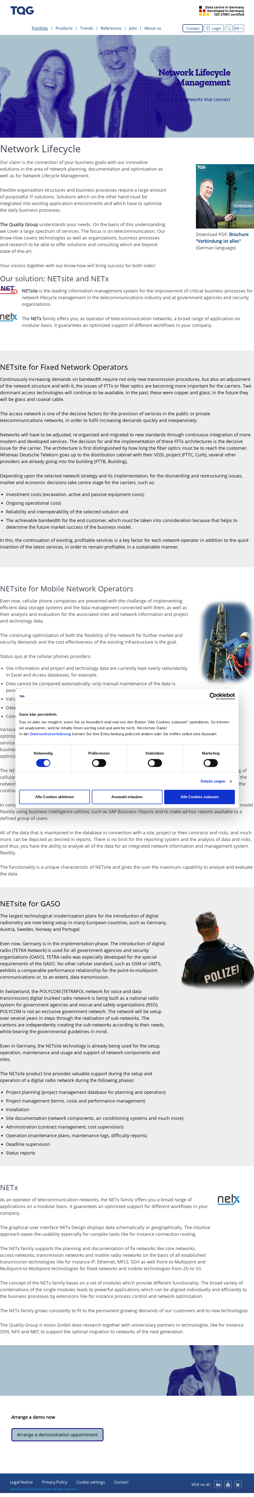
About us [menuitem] (152, 28)
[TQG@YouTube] (228, 1484)
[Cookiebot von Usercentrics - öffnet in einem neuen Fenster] (213, 696)
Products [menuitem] (64, 28)
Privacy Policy (54, 1482)
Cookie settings (90, 1482)
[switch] (99, 763)
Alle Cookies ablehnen (54, 797)
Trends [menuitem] (86, 28)
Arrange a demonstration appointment (57, 1435)
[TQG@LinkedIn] (218, 1484)
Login (216, 28)
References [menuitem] (111, 28)
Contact (193, 28)
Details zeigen (213, 781)
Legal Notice (21, 1482)
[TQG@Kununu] (238, 1484)
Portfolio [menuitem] (40, 28)
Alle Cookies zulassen (200, 797)
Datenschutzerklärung (50, 734)
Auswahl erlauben (127, 797)
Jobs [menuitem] (133, 28)
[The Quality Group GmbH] (22, 11)
